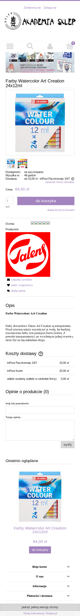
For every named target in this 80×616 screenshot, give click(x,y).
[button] (10, 46)
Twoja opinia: (13, 417)
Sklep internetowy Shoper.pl (40, 613)
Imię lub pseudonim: (17, 403)
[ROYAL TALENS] (28, 254)
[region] (40, 62)
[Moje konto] (50, 46)
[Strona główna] (40, 21)
